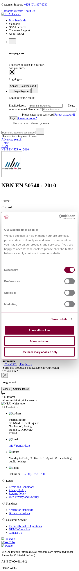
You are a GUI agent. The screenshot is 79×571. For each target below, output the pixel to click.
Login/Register (21, 91)
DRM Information (19, 529)
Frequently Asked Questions (25, 526)
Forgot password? (64, 114)
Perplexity (25, 364)
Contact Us (15, 532)
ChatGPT (10, 364)
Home (5, 142)
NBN (4, 146)
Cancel (14, 86)
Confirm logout (28, 86)
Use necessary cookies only (39, 351)
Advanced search (11, 139)
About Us (29, 10)
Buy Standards (17, 20)
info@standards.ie (19, 445)
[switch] (69, 281)
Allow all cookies (39, 330)
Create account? (27, 118)
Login (13, 118)
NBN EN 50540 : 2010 (15, 149)
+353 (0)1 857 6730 (35, 4)
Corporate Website (12, 10)
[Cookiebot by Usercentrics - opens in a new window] (59, 216)
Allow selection (39, 341)
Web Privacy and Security (24, 496)
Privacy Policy (17, 490)
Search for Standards (21, 509)
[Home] (11, 14)
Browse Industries (19, 513)
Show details (59, 319)
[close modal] (12, 72)
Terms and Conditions (21, 486)
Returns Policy (17, 493)
